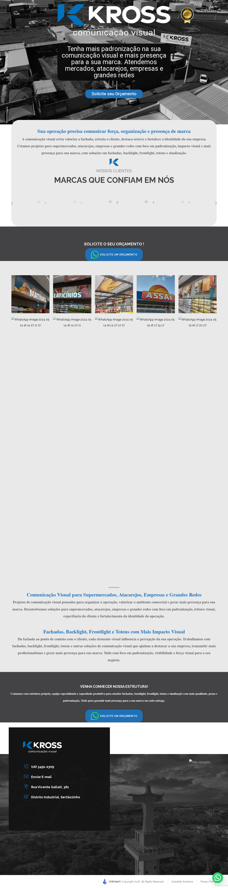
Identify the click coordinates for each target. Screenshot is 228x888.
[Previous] (12, 203)
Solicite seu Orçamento (114, 93)
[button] (114, 254)
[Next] (215, 203)
